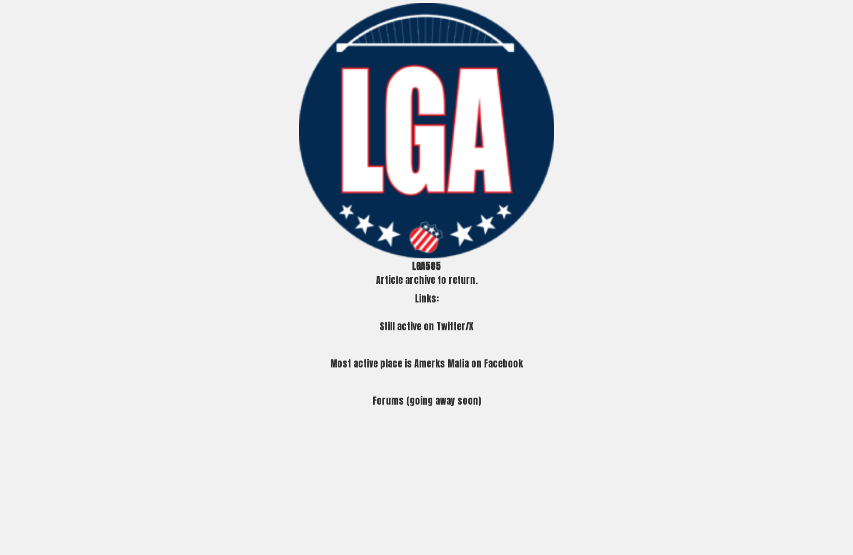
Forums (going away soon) (427, 401)
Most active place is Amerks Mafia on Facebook (426, 363)
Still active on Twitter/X (426, 326)
